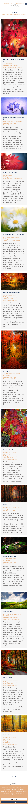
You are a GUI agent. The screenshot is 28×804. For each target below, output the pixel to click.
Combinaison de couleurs (11, 292)
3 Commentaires (17, 511)
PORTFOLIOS (6, 375)
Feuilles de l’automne (10, 173)
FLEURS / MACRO (11, 121)
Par (10, 65)
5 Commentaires (17, 564)
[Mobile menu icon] (26, 3)
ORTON (18, 237)
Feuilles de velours (9, 450)
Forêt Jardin (7, 371)
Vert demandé (8, 611)
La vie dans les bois (9, 556)
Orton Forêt (7, 735)
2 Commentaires (17, 67)
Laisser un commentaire (10, 300)
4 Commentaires (17, 178)
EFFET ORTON (16, 374)
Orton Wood (7, 505)
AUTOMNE (6, 64)
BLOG (10, 64)
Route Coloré (7, 677)
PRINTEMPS (19, 121)
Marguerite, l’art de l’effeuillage (13, 235)
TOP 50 (19, 507)
